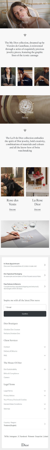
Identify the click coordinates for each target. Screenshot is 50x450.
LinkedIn (46, 436)
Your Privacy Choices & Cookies (15, 400)
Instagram (13, 436)
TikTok (6, 436)
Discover (25, 22)
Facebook (23, 436)
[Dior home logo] (25, 3)
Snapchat (38, 436)
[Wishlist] (38, 3)
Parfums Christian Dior (12, 333)
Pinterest (31, 436)
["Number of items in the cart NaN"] (46, 3)
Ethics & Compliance (11, 373)
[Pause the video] (5, 24)
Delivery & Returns (10, 351)
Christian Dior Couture (12, 329)
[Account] (42, 3)
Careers (6, 377)
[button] (25, 346)
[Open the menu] (4, 4)
